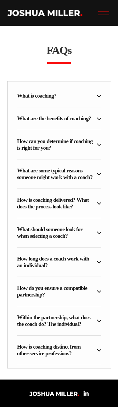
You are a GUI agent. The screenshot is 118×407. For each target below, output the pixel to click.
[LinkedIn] (86, 393)
